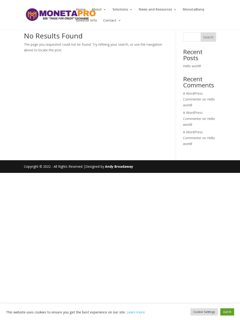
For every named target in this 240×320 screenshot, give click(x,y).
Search (208, 37)
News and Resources (155, 9)
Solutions (120, 9)
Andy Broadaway (119, 166)
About (97, 9)
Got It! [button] (227, 312)
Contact (109, 20)
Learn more (136, 312)
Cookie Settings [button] (204, 312)
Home (81, 9)
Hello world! (192, 66)
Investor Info (86, 20)
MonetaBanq (193, 9)
